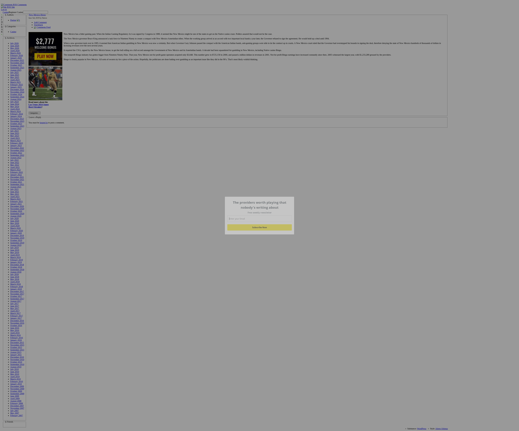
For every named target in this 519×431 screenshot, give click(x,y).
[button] (259, 205)
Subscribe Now (259, 227)
